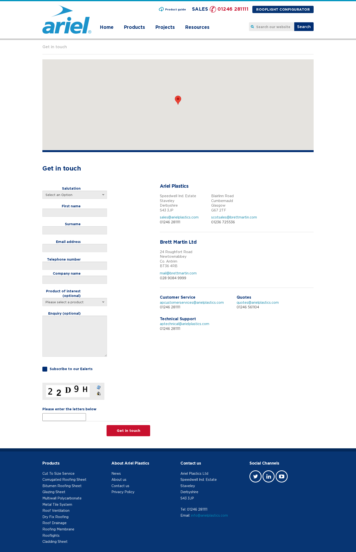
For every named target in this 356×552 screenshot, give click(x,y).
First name (71, 206)
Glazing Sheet (53, 492)
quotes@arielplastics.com (258, 302)
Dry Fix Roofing (55, 517)
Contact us (120, 486)
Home (107, 27)
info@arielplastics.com (209, 515)
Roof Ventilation (56, 510)
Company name (67, 273)
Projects (165, 27)
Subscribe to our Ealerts (71, 369)
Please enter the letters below (69, 409)
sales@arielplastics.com (179, 217)
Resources (197, 27)
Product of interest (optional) (63, 293)
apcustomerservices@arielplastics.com (192, 302)
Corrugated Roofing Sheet (64, 479)
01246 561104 (248, 307)
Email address (68, 241)
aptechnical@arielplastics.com (184, 324)
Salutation (71, 188)
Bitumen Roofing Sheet (62, 486)
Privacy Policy (122, 492)
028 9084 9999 (173, 278)
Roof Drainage (54, 523)
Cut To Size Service (58, 473)
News (116, 473)
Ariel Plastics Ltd (194, 473)
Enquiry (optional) (64, 313)
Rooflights (51, 535)
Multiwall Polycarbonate (62, 498)
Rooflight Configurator (283, 9)
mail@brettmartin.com (178, 273)
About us (118, 479)
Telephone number (64, 259)
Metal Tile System (57, 504)
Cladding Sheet (55, 541)
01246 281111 (232, 8)
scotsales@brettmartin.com (234, 217)
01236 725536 (223, 222)
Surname (73, 224)
